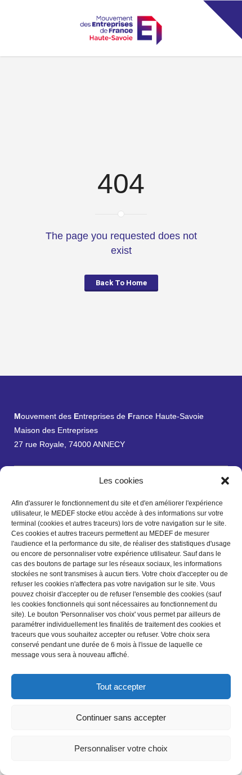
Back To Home (121, 283)
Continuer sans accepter (121, 717)
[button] (225, 480)
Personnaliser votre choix (121, 748)
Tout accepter (121, 686)
